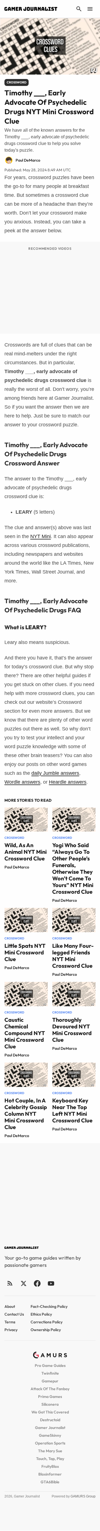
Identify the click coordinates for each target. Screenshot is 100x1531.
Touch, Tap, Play (50, 1458)
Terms (9, 1321)
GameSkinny (50, 1435)
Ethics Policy (41, 1314)
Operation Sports (50, 1443)
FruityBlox (50, 1466)
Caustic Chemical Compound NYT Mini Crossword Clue (24, 1033)
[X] (23, 1283)
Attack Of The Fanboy (50, 1388)
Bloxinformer (50, 1474)
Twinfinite (50, 1373)
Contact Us (14, 1314)
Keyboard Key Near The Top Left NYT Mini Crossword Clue (72, 1110)
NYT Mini (40, 536)
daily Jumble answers (55, 773)
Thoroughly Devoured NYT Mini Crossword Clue (72, 1029)
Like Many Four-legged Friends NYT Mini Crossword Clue (73, 955)
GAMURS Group (83, 1496)
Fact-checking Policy (49, 1306)
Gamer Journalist (50, 1427)
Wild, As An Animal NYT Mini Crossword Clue (25, 852)
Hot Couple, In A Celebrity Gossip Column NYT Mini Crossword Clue (25, 1113)
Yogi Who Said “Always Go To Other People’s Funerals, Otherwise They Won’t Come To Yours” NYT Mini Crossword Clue (72, 868)
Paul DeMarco (16, 867)
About (9, 1306)
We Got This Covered (50, 1412)
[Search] (78, 8)
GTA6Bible (50, 1481)
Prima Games (50, 1396)
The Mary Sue (50, 1450)
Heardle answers (67, 782)
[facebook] (37, 1283)
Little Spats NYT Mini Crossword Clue (25, 952)
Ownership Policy (46, 1329)
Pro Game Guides (50, 1365)
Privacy (11, 1329)
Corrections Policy (46, 1321)
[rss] (10, 1283)
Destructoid (50, 1419)
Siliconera (50, 1404)
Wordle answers (22, 782)
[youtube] (51, 1283)
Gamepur (50, 1381)
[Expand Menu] (90, 8)
